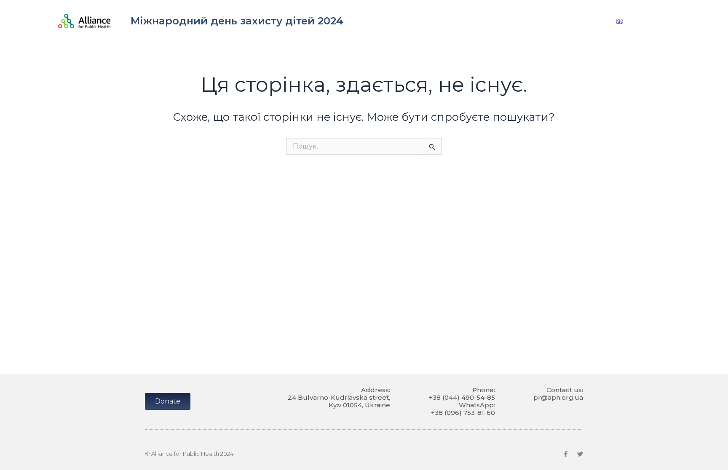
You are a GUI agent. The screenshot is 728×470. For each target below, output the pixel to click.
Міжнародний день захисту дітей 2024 (237, 21)
